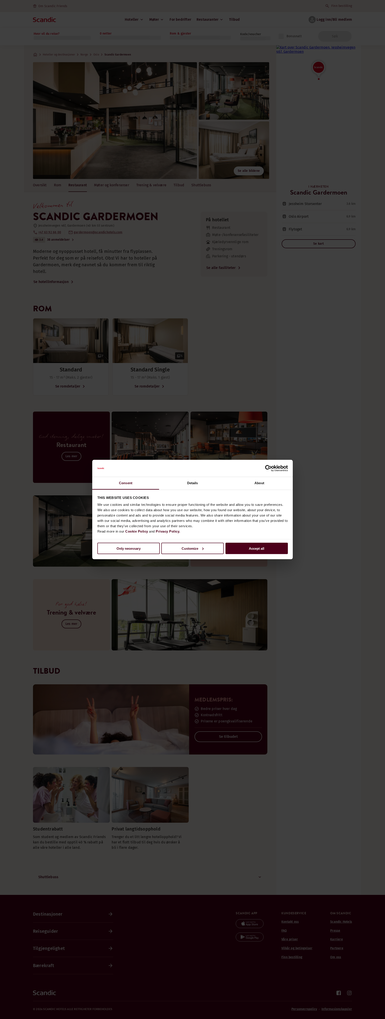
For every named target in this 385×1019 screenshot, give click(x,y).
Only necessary (129, 548)
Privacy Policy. (168, 531)
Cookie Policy (136, 531)
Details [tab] (192, 483)
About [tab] (259, 483)
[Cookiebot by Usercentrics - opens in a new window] (268, 468)
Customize (190, 548)
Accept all (256, 548)
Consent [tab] (125, 483)
